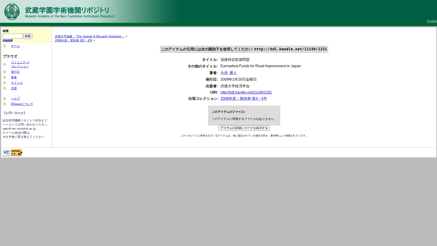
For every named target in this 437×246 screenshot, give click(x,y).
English (432, 21)
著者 (14, 77)
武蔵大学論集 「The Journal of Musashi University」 (89, 36)
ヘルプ (15, 98)
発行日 (15, 72)
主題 (14, 88)
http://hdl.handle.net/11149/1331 (246, 92)
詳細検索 (8, 40)
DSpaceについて (22, 104)
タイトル (17, 83)
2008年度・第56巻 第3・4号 (73, 40)
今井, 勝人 (229, 73)
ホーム (15, 46)
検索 (6, 31)
